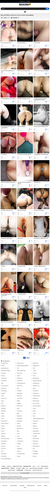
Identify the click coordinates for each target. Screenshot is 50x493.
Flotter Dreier (8, 456)
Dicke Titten (24, 373)
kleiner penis (20, 470)
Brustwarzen (40, 390)
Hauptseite (4, 485)
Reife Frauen (24, 378)
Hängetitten (40, 398)
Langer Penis (40, 420)
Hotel (24, 433)
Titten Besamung (24, 453)
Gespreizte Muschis (40, 380)
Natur (40, 415)
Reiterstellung (40, 438)
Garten (40, 413)
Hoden (40, 388)
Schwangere (8, 453)
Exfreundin (24, 390)
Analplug (24, 403)
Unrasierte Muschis (24, 383)
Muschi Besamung (8, 438)
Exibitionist (8, 405)
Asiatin (24, 423)
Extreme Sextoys (8, 423)
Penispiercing (40, 393)
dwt (27, 468)
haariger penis (44, 466)
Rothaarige (40, 451)
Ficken (40, 375)
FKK (24, 368)
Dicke (24, 408)
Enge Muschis (40, 431)
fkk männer (18, 468)
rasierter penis (5, 468)
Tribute (40, 370)
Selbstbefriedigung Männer (24, 365)
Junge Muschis (40, 383)
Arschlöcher (24, 410)
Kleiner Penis (40, 363)
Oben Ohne (8, 443)
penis (23, 468)
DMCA (25, 487)
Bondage (8, 436)
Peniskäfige (24, 418)
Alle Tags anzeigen (25, 473)
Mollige (24, 400)
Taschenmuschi (40, 433)
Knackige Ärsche (40, 395)
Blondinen (24, 426)
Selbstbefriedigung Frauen (40, 418)
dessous (46, 468)
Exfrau (8, 418)
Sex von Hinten (40, 403)
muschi (33, 466)
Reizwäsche (40, 443)
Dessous (8, 375)
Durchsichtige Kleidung (8, 458)
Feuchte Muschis (8, 385)
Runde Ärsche (8, 441)
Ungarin (24, 456)
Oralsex (24, 375)
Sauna (24, 436)
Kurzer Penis (8, 398)
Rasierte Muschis (8, 368)
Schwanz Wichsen (40, 405)
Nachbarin (8, 393)
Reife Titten (40, 428)
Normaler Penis (8, 363)
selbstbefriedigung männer (36, 468)
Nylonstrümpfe (40, 400)
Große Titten (24, 385)
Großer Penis (24, 380)
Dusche (40, 408)
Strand (8, 431)
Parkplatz (24, 443)
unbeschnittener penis (37, 470)
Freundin (40, 373)
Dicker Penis (8, 388)
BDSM (8, 413)
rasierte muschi (11, 470)
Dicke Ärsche (8, 380)
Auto (40, 448)
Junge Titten (24, 398)
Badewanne (24, 415)
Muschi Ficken (24, 428)
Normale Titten (40, 385)
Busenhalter (40, 453)
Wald (24, 413)
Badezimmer (40, 441)
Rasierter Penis (24, 363)
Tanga (8, 400)
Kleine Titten (24, 405)
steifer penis (28, 470)
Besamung (24, 395)
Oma (8, 403)
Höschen (8, 428)
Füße (24, 388)
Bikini (24, 431)
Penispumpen (8, 390)
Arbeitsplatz (24, 448)
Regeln (45, 485)
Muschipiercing (40, 446)
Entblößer (40, 436)
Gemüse (24, 451)
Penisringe (8, 373)
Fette (8, 451)
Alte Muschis (24, 393)
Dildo (8, 383)
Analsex (8, 415)
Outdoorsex (24, 438)
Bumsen (40, 456)
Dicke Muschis (8, 420)
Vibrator (8, 426)
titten (38, 466)
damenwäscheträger (17, 466)
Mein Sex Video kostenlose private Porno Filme (23, 490)
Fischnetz (8, 446)
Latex (24, 446)
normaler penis (27, 466)
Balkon (40, 410)
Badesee (40, 426)
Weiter (28, 357)
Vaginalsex (8, 410)
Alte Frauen (8, 408)
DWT (40, 368)
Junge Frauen (8, 378)
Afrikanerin (8, 433)
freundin (3, 466)
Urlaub (8, 395)
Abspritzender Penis (24, 370)
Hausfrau (40, 423)
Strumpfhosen (24, 441)
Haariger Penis (40, 365)
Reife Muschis (40, 378)
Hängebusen (24, 420)
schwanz (9, 466)
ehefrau (13, 468)
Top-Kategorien (6, 361)
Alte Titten (8, 448)
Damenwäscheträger (8, 370)
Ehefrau (8, 365)
